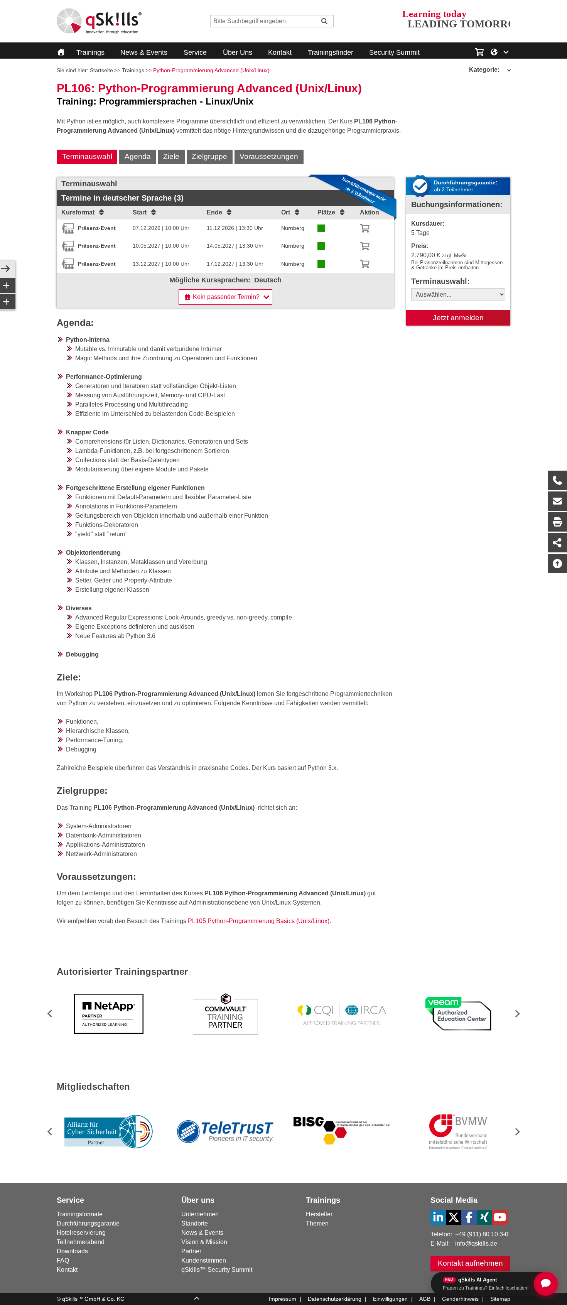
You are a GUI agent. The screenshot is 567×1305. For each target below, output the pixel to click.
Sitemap (500, 1299)
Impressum (282, 1299)
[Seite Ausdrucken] (557, 522)
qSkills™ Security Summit (216, 1269)
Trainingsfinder (330, 52)
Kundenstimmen (203, 1260)
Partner (191, 1251)
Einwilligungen (390, 1299)
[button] (516, 1014)
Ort (285, 212)
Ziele (171, 156)
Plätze (326, 212)
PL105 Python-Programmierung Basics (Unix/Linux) (258, 921)
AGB (424, 1299)
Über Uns (237, 52)
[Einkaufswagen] (479, 51)
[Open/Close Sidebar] (5, 269)
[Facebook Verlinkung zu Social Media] (469, 1217)
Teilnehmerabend (81, 1242)
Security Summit (394, 52)
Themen (317, 1223)
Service (195, 52)
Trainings (90, 52)
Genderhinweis (460, 1299)
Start (140, 212)
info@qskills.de (476, 1243)
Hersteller (319, 1214)
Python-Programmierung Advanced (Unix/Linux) (211, 70)
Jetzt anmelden (458, 318)
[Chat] (546, 1284)
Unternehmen (200, 1214)
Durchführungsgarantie (88, 1223)
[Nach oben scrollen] (557, 563)
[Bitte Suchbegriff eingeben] (324, 21)
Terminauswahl (87, 156)
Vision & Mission (204, 1242)
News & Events (143, 52)
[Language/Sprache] (500, 51)
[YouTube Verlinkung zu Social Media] (500, 1217)
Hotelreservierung (81, 1232)
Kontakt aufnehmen (470, 1263)
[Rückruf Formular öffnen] (557, 480)
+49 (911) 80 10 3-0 (481, 1234)
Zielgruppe (209, 156)
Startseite (101, 70)
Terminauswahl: (440, 281)
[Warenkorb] (365, 228)
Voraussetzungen (269, 156)
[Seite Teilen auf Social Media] (557, 542)
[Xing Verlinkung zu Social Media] (484, 1217)
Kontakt (280, 52)
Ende (214, 212)
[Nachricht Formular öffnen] (557, 501)
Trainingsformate (80, 1214)
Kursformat (77, 212)
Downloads (72, 1251)
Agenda (138, 156)
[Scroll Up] (196, 1299)
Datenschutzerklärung (334, 1299)
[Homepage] (99, 21)
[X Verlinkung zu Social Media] (453, 1217)
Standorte (194, 1223)
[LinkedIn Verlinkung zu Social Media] (438, 1217)
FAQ (63, 1260)
